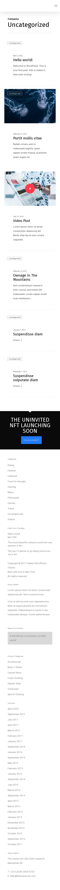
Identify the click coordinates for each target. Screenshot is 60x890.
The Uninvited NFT (31, 440)
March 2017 (14, 730)
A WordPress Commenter (23, 636)
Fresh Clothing (15, 678)
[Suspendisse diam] (30, 332)
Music (11, 492)
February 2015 (15, 768)
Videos (11, 519)
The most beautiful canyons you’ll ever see (30, 542)
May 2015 (13, 763)
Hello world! (14, 533)
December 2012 (16, 822)
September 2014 (16, 779)
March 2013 (14, 806)
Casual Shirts (14, 672)
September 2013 (16, 795)
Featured (12, 476)
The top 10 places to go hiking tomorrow (29, 551)
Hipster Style (14, 683)
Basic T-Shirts (15, 667)
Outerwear (13, 689)
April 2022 (13, 708)
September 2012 (16, 838)
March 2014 (14, 790)
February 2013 (15, 811)
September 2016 (16, 746)
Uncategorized (15, 43)
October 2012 (15, 833)
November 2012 (16, 828)
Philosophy (13, 497)
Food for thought (17, 481)
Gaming (12, 486)
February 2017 (15, 735)
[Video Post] (30, 211)
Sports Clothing (16, 694)
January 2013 (15, 817)
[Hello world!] (30, 62)
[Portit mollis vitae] (30, 128)
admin (12, 82)
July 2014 (13, 784)
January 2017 (15, 741)
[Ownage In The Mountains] (30, 281)
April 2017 (13, 725)
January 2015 (15, 773)
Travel (11, 508)
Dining (11, 465)
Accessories (14, 661)
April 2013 (13, 801)
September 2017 (16, 714)
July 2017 (13, 719)
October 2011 (15, 844)
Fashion (12, 470)
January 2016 (15, 752)
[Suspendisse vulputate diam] (30, 376)
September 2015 (16, 757)
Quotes (11, 503)
